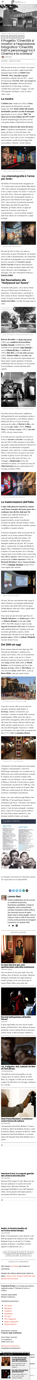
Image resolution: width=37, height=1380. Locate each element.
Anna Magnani (25, 347)
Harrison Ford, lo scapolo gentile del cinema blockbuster (17, 1174)
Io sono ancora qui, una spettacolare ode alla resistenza (17, 966)
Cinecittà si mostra (21, 75)
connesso (15, 1266)
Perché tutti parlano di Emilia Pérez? (16, 1018)
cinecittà (13, 1252)
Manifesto (8, 1308)
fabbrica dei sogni (12, 1255)
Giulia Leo (4, 1021)
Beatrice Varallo (6, 969)
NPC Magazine (5, 1123)
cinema (21, 1252)
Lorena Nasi (8, 57)
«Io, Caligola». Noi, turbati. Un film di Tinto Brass (18, 1067)
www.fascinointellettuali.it (10, 1346)
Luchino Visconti (7, 344)
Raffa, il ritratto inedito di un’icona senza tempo (14, 1229)
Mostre (21, 37)
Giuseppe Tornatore (15, 564)
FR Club (7, 1316)
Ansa (5, 1252)
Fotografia (13, 37)
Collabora (8, 1311)
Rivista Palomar (10, 1324)
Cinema (4, 37)
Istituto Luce (26, 1255)
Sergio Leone (15, 460)
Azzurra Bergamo (7, 1071)
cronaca (30, 1252)
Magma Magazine (11, 1321)
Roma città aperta (25, 339)
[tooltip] (10, 890)
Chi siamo (8, 1305)
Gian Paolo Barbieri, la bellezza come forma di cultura (16, 1120)
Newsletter (8, 1313)
